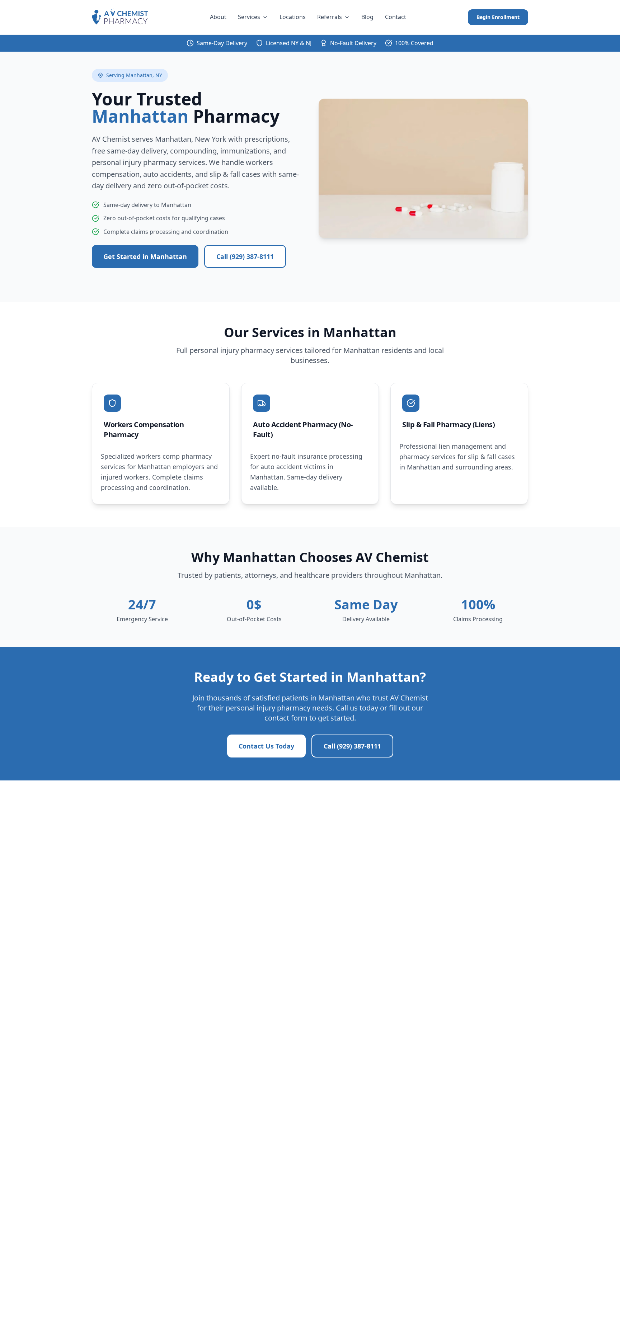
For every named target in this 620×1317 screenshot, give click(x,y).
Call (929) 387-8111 (245, 256)
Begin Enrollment (498, 17)
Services (249, 17)
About (218, 17)
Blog (367, 17)
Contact (395, 17)
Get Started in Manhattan (145, 256)
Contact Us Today (266, 746)
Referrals (329, 17)
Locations (293, 17)
